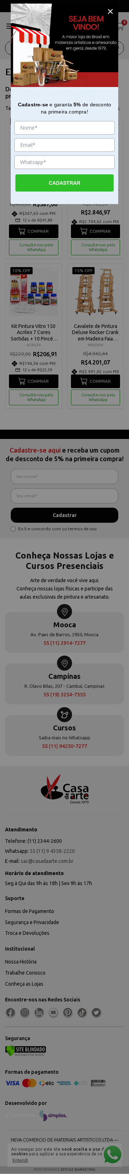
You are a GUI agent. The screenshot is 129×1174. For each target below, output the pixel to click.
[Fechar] (110, 11)
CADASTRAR (64, 183)
